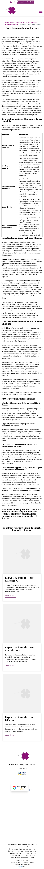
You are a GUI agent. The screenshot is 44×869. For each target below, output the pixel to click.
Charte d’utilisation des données (22, 863)
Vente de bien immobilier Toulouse (22, 858)
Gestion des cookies (22, 865)
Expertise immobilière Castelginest (19, 649)
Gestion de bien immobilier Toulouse (22, 851)
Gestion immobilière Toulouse (26, 845)
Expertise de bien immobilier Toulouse (23, 853)
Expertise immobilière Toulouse (22, 847)
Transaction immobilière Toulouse (22, 849)
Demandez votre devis (25, 2)
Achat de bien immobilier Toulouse (23, 856)
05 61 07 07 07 (23, 768)
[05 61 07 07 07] (11, 2)
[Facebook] (15, 2)
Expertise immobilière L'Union (19, 719)
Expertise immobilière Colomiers (19, 579)
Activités (11, 845)
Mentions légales (22, 860)
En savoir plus (10, 596)
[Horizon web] (20, 866)
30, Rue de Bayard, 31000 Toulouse (22, 765)
